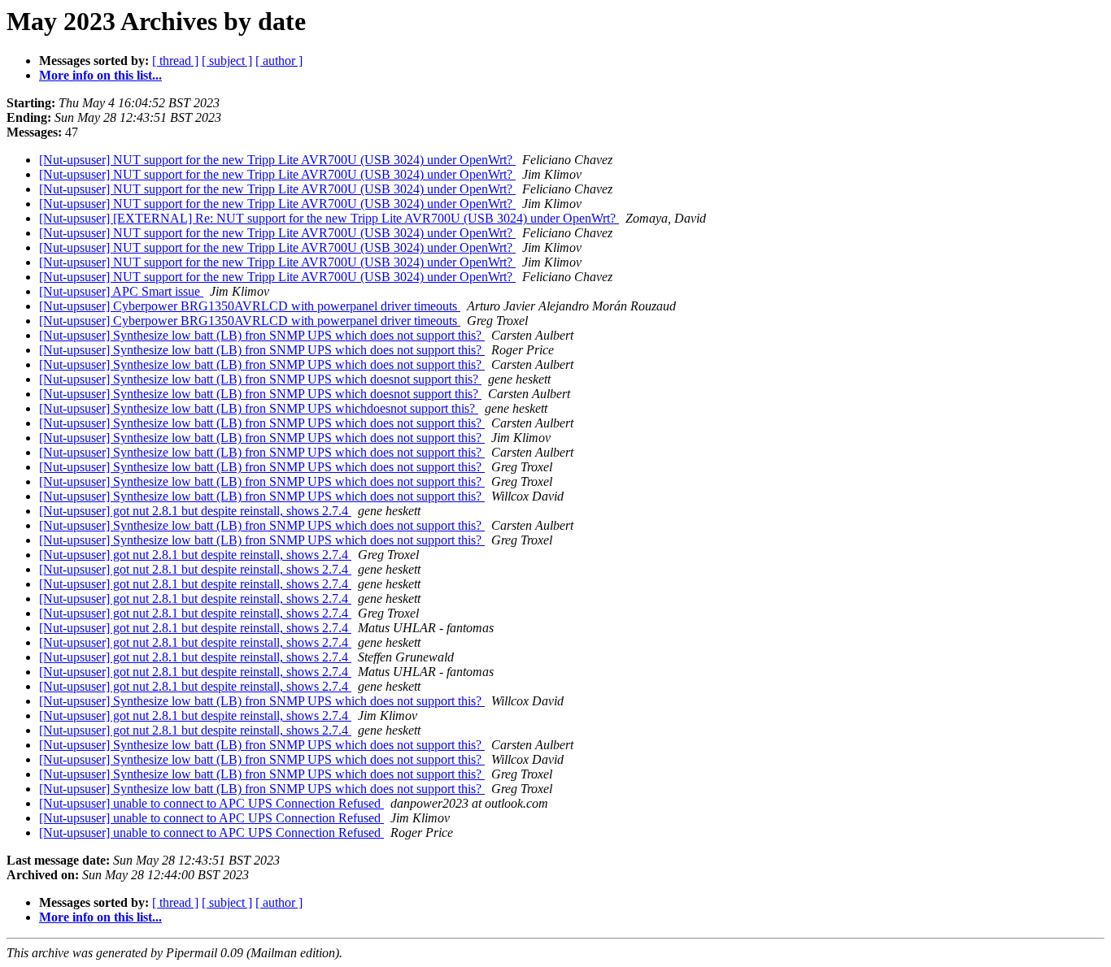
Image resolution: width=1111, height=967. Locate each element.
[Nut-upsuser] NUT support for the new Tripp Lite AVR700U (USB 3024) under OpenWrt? (277, 160)
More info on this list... (100, 75)
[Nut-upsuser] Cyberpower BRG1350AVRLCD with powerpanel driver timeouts (249, 306)
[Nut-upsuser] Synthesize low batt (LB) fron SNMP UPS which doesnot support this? (260, 379)
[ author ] (279, 60)
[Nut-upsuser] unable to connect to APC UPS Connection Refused (211, 803)
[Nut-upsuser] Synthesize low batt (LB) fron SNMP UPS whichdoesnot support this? (258, 408)
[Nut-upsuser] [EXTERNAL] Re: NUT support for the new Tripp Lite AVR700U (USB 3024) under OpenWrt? (329, 218)
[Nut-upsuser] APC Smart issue (121, 291)
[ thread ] (175, 60)
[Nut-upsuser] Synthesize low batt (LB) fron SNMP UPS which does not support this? (262, 335)
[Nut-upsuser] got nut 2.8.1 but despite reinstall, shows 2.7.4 (195, 511)
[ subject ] (227, 60)
